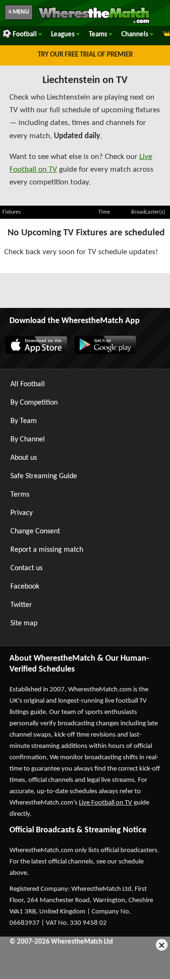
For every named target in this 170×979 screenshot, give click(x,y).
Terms (19, 494)
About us (23, 458)
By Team (23, 421)
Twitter (21, 605)
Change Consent (35, 531)
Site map (23, 623)
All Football (27, 384)
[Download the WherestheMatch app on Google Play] (105, 352)
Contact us (26, 568)
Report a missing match (46, 550)
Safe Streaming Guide (43, 476)
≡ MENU (18, 12)
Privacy (21, 513)
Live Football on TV (105, 802)
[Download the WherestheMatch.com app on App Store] (36, 352)
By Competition (34, 403)
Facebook (24, 586)
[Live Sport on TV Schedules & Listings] (94, 22)
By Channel (27, 439)
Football (25, 34)
